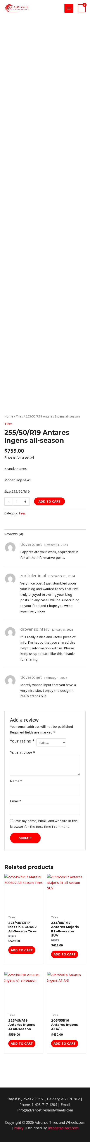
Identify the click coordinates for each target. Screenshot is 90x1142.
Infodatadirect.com (63, 1128)
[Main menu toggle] (68, 8)
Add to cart (49, 501)
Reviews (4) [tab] (13, 534)
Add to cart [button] (22, 950)
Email (15, 801)
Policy (18, 1128)
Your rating (22, 741)
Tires (19, 416)
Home (8, 416)
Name (16, 781)
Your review (22, 752)
